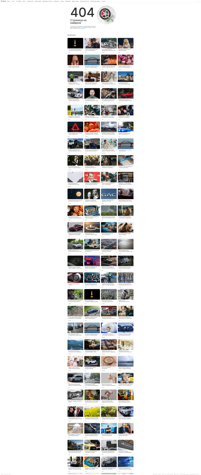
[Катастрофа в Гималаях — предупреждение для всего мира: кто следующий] (109, 46)
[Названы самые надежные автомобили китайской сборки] (125, 96)
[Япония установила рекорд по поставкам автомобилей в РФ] (109, 448)
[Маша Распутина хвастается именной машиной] (125, 46)
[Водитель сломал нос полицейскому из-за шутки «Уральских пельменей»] (75, 79)
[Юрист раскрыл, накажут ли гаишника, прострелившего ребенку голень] (92, 79)
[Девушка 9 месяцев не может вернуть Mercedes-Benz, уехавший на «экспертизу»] (92, 314)
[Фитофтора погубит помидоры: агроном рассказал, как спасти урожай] (92, 129)
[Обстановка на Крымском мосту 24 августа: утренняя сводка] (92, 330)
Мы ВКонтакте (155, 474)
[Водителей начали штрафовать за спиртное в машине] (92, 213)
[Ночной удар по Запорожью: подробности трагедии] (92, 448)
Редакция (159, 474)
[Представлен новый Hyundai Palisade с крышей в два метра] (75, 381)
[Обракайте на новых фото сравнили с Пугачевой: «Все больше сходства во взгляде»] (92, 196)
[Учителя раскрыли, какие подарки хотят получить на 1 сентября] (109, 397)
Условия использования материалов (167, 474)
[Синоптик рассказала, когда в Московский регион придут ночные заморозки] (125, 263)
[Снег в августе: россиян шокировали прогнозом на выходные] (109, 297)
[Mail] (1, 1)
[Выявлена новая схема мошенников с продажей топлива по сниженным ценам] (92, 113)
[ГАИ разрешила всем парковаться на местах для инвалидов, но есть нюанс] (92, 230)
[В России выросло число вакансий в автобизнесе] (109, 431)
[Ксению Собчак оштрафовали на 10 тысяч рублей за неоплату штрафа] (92, 180)
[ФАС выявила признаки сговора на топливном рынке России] (109, 96)
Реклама (10, 474)
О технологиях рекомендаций (184, 474)
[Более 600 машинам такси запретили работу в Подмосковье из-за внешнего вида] (109, 230)
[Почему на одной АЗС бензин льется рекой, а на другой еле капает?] (125, 213)
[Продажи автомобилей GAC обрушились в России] (109, 196)
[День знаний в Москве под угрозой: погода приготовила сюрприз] (75, 163)
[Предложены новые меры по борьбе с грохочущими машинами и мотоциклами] (92, 263)
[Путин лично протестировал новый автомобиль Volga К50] (125, 414)
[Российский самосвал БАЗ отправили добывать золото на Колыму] (75, 146)
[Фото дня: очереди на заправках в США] (75, 397)
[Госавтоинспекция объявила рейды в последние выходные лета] (109, 280)
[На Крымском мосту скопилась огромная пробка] (125, 146)
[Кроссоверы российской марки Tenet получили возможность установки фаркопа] (75, 448)
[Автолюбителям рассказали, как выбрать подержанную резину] (92, 431)
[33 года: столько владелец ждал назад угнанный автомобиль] (92, 146)
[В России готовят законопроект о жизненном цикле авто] (125, 163)
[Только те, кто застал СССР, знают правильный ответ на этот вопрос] (125, 280)
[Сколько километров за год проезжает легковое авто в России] (92, 280)
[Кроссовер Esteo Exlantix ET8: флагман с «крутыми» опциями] (75, 464)
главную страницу (81, 28)
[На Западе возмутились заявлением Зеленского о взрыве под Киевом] (92, 96)
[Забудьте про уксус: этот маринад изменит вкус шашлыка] (109, 347)
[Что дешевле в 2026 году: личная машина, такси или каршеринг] (125, 381)
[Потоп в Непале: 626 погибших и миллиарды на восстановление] (75, 314)
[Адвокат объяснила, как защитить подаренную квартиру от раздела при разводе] (109, 381)
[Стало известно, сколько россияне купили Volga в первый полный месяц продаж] (75, 330)
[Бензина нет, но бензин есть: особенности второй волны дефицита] (75, 113)
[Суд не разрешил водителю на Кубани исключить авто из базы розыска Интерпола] (125, 196)
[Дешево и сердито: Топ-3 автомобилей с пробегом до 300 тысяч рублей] (75, 247)
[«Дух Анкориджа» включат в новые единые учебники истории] (75, 414)
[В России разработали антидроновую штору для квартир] (75, 180)
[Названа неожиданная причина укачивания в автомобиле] (109, 163)
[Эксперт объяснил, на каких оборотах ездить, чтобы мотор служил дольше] (75, 263)
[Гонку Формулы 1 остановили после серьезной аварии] (75, 431)
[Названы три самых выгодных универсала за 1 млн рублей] (75, 230)
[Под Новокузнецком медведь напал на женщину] (125, 230)
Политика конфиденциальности (194, 474)
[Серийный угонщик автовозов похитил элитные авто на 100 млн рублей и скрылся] (109, 129)
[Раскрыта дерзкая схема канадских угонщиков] (109, 247)
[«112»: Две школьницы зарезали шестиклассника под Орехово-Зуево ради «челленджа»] (75, 46)
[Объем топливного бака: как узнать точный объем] (109, 180)
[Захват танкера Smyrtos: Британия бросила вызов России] (125, 247)
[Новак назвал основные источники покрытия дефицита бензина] (92, 381)
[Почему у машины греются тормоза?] (75, 280)
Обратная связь (176, 474)
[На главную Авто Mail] (4, 1)
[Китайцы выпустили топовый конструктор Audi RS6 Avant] (125, 330)
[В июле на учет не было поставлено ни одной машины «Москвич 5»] (125, 448)
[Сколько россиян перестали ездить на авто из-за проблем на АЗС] (125, 314)
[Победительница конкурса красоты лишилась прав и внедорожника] (75, 62)
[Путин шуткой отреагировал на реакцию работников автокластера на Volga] (125, 431)
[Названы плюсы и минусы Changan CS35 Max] (92, 364)
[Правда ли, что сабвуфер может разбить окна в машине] (92, 464)
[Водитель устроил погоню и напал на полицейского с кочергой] (125, 129)
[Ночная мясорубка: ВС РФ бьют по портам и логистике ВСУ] (75, 297)
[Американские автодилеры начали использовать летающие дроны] (125, 464)
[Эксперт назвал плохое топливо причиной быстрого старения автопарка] (92, 397)
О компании (6, 474)
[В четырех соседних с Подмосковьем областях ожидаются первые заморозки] (92, 163)
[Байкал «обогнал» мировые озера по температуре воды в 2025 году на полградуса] (125, 364)
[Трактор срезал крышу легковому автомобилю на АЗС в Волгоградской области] (109, 314)
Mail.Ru (2, 474)
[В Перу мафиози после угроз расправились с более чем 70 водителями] (109, 113)
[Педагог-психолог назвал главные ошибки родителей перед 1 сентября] (75, 364)
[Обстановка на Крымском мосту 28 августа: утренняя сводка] (92, 62)
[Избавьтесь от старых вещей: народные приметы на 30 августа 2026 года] (125, 180)
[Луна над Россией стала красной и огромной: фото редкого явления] (75, 196)
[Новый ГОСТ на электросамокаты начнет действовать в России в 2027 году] (125, 297)
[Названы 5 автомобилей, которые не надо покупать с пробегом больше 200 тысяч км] (75, 96)
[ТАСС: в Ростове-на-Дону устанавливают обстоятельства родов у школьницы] (109, 79)
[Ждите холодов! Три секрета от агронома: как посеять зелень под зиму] (109, 414)
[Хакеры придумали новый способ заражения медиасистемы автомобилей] (92, 347)
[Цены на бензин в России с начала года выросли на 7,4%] (125, 397)
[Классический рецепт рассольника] (109, 364)
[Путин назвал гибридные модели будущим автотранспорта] (109, 464)
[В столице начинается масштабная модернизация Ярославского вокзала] (125, 79)
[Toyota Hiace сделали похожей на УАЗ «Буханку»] (92, 247)
